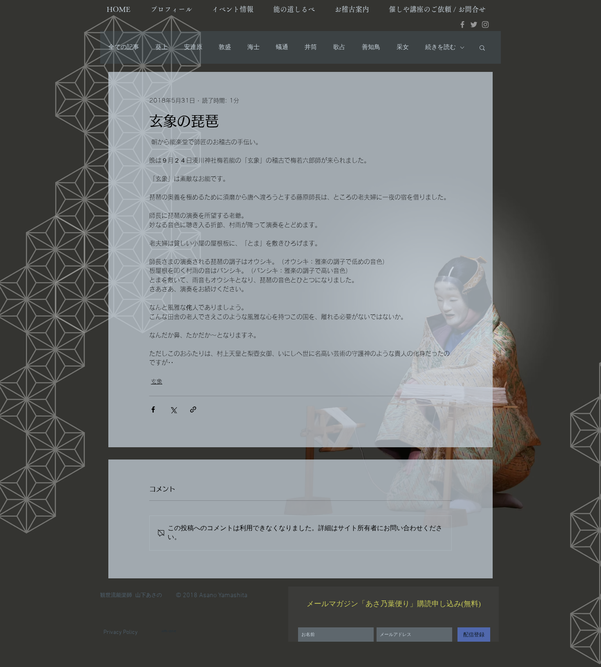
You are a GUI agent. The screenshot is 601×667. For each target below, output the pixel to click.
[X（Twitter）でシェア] (173, 409)
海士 (253, 47)
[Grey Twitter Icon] (473, 24)
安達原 (193, 47)
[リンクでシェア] (193, 409)
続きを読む (440, 47)
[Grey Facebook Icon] (462, 24)
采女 (403, 47)
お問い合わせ (168, 631)
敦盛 (225, 47)
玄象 (156, 381)
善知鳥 (371, 47)
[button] (482, 47)
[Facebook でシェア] (153, 409)
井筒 (311, 47)
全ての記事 (123, 47)
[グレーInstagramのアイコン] (485, 24)
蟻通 (282, 47)
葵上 (161, 47)
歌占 (339, 47)
